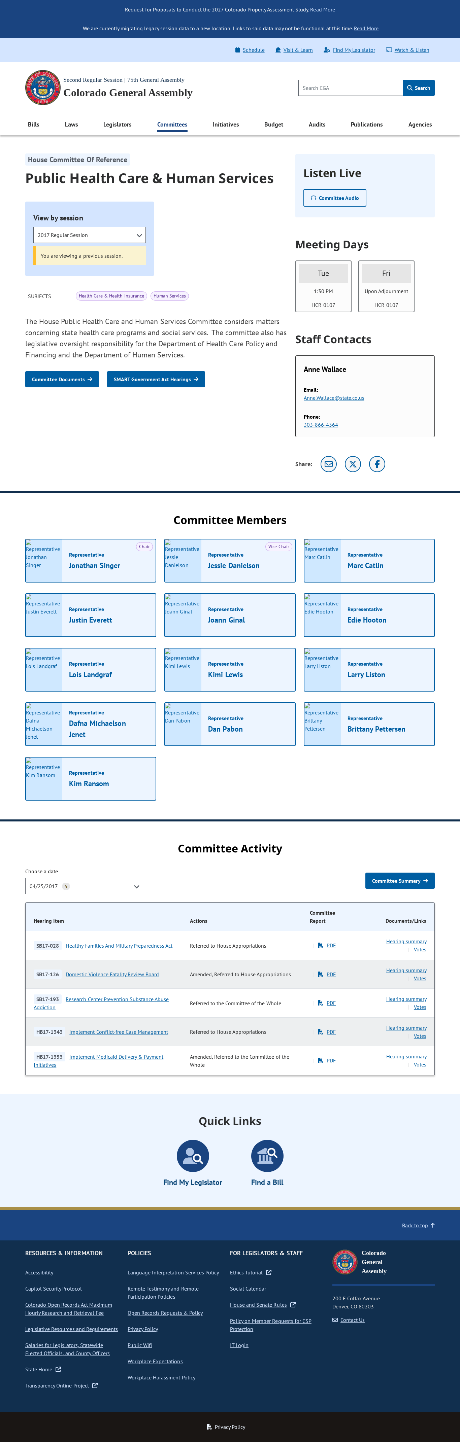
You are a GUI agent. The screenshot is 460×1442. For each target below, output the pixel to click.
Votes (420, 949)
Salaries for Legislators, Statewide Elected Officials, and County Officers (67, 1349)
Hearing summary (406, 941)
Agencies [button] (420, 124)
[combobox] (89, 235)
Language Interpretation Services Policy (173, 1272)
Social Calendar (248, 1288)
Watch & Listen (412, 49)
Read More (322, 9)
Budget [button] (273, 124)
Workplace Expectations (155, 1361)
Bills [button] (33, 124)
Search (422, 87)
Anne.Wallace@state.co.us (334, 397)
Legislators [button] (117, 124)
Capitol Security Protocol (53, 1288)
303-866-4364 (321, 424)
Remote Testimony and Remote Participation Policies (163, 1292)
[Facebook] (377, 464)
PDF (331, 945)
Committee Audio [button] (339, 198)
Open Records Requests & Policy (165, 1312)
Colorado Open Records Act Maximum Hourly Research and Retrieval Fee (68, 1308)
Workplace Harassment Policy (161, 1377)
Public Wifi (140, 1345)
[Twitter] (353, 464)
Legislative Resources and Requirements (71, 1329)
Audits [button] (317, 124)
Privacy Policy (143, 1329)
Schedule (253, 49)
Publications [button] (367, 124)
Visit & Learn (298, 49)
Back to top (415, 1225)
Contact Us (352, 1319)
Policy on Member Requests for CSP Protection (270, 1324)
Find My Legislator (354, 49)
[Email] (329, 464)
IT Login (239, 1345)
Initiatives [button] (226, 124)
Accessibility (39, 1272)
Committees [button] (172, 124)
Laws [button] (71, 124)
